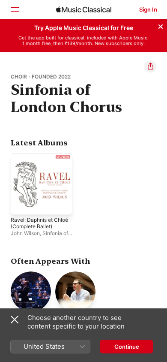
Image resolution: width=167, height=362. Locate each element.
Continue (126, 346)
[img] (83, 9)
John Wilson (25, 233)
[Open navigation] (14, 9)
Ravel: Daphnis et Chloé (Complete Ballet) (39, 223)
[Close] (160, 25)
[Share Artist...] (150, 66)
